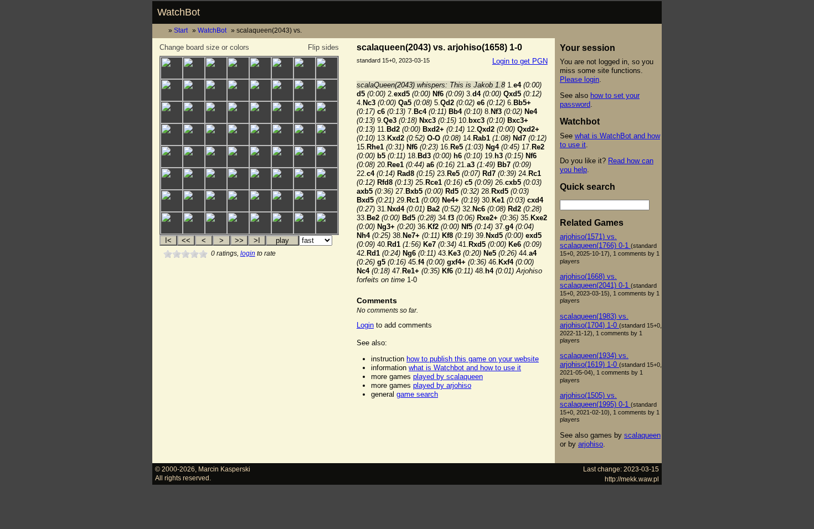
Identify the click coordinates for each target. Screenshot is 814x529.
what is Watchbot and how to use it (465, 368)
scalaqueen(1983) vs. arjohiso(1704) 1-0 (594, 320)
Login (365, 325)
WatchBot (178, 12)
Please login (579, 79)
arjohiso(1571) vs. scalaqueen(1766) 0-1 (595, 241)
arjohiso (590, 444)
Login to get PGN (520, 61)
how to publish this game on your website (472, 359)
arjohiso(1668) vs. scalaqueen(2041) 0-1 (595, 280)
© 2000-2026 (175, 469)
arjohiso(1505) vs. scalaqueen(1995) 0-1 (595, 399)
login (247, 253)
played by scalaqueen (448, 376)
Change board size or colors (204, 47)
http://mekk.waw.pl (632, 479)
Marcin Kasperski (224, 469)
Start (181, 30)
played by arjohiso (442, 385)
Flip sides (323, 47)
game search (417, 394)
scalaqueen (642, 435)
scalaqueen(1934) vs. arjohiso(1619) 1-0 (594, 360)
